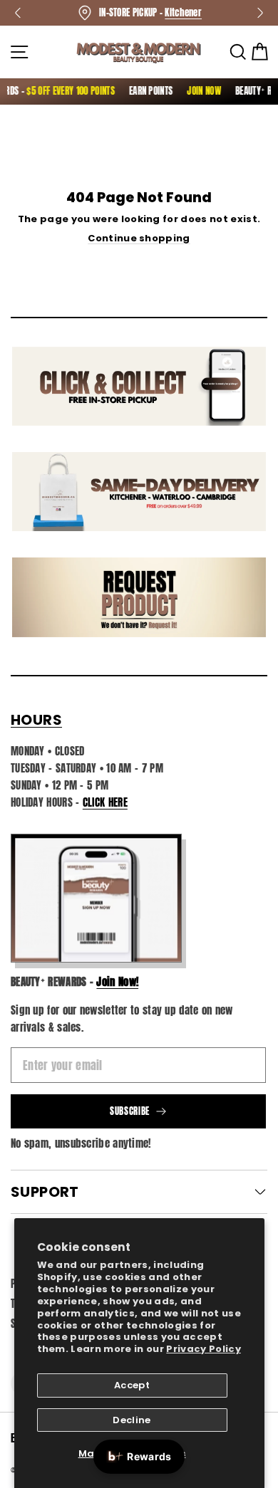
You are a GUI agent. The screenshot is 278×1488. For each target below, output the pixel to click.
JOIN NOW (199, 91)
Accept (132, 1385)
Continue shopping (139, 238)
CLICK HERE (105, 802)
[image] (96, 898)
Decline (131, 1420)
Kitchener (183, 12)
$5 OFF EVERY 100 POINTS (65, 91)
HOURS (36, 720)
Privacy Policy (203, 1349)
